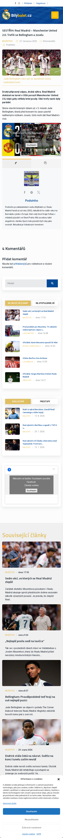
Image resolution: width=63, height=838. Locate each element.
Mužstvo (7, 41)
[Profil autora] (16, 163)
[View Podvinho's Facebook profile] (24, 192)
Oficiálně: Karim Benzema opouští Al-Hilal (40, 342)
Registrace (40, 3)
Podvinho (10, 45)
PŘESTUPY (45, 401)
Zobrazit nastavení (31, 827)
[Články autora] (46, 163)
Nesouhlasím (31, 819)
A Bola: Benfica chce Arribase (35, 358)
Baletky (26, 416)
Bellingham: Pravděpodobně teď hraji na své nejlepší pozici (30, 698)
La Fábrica (28, 362)
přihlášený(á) (20, 263)
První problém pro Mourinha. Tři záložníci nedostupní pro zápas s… (40, 328)
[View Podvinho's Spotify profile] (31, 192)
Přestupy (27, 380)
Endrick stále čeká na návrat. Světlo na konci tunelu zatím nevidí (29, 757)
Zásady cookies (28, 834)
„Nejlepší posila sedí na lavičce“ (24, 641)
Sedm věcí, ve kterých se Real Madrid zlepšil (38, 312)
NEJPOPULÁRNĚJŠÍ (45, 303)
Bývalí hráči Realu (32, 346)
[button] (58, 778)
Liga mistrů (28, 333)
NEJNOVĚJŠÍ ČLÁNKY (18, 303)
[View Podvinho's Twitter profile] (38, 192)
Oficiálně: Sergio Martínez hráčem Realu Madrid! (40, 375)
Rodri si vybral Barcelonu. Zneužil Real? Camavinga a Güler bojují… (39, 411)
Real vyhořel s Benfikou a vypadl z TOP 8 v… (40, 426)
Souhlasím (31, 811)
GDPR (38, 834)
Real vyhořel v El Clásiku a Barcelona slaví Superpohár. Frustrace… (40, 442)
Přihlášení (28, 3)
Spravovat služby (9, 803)
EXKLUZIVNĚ (18, 401)
